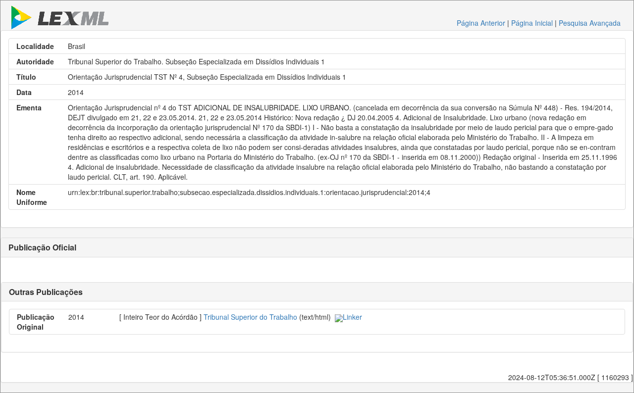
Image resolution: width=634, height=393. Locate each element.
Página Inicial (532, 23)
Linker (352, 317)
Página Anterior (481, 23)
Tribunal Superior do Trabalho (250, 317)
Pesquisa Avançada (590, 23)
